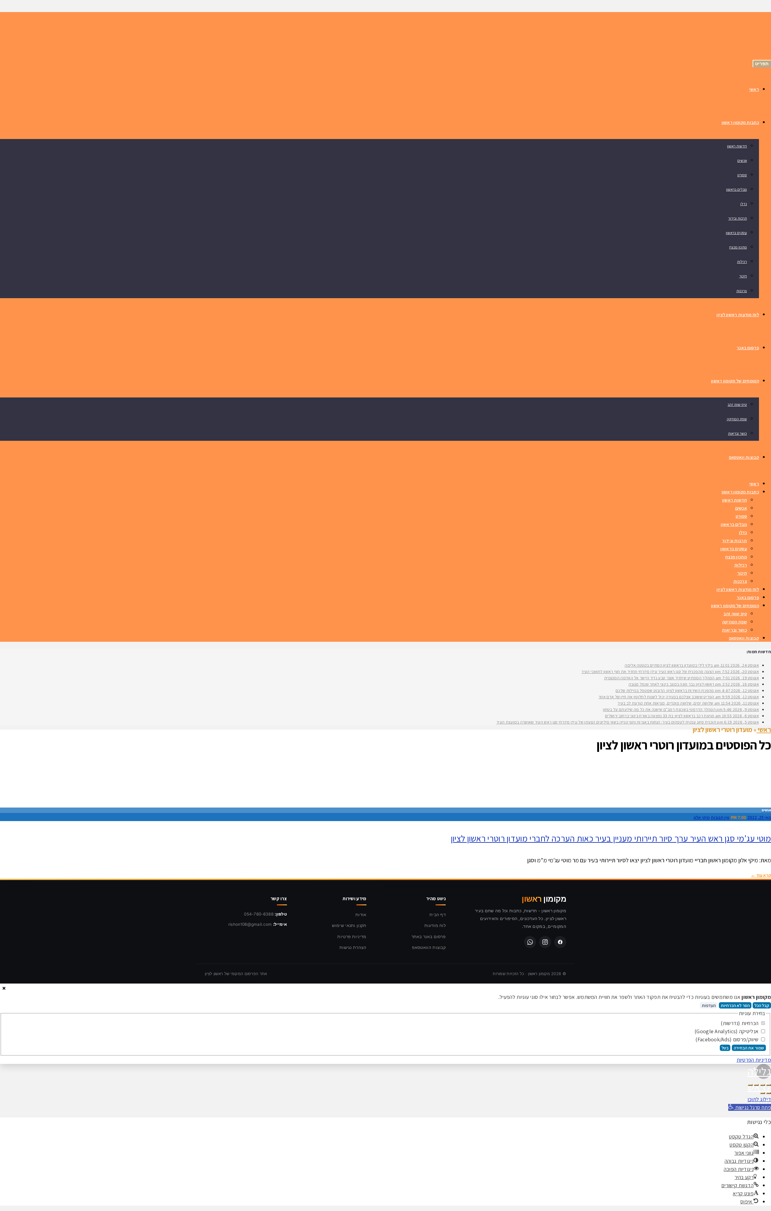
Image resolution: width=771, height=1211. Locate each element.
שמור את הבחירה (749, 1048)
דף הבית (437, 914)
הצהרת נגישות (353, 947)
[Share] (762, 1085)
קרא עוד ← (761, 875)
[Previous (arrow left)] (768, 1093)
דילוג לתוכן (759, 1099)
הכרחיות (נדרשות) (740, 1023)
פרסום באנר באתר (428, 936)
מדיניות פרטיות (351, 936)
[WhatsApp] (530, 942)
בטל (725, 1048)
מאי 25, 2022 (759, 817)
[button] (749, 1107)
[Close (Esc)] (768, 1085)
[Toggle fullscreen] (756, 1085)
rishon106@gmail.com (250, 924)
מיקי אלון (702, 817)
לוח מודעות (435, 925)
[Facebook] (560, 942)
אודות (361, 914)
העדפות (709, 1005)
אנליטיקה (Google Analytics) (727, 1031)
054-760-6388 (258, 914)
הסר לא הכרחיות (735, 1005)
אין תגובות (720, 817)
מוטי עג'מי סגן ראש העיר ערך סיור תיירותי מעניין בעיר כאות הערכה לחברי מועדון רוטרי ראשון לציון (611, 838)
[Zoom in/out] (750, 1085)
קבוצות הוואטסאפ (429, 947)
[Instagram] (545, 942)
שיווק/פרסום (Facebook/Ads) (727, 1039)
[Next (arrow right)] (762, 1093)
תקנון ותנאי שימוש (349, 925)
